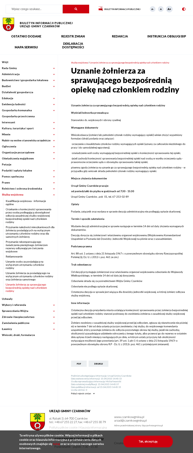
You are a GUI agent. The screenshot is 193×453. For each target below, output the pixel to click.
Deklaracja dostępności (73, 45)
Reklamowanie (14, 256)
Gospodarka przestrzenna (18, 116)
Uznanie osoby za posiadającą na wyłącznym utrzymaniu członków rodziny (25, 265)
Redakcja (120, 36)
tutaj (56, 443)
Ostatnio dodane (26, 36)
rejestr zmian (81, 393)
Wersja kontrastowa (184, 9)
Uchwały (7, 298)
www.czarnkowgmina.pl (129, 417)
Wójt (5, 62)
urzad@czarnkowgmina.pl (130, 420)
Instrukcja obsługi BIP (166, 36)
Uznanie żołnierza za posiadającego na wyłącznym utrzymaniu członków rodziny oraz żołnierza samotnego (29, 276)
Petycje (6, 164)
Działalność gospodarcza (17, 92)
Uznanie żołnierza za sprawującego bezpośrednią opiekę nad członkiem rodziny (26, 287)
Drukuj (98, 363)
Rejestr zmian (73, 36)
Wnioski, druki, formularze (18, 335)
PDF (79, 363)
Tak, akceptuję (148, 441)
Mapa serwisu (26, 47)
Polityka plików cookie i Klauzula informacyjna (78, 427)
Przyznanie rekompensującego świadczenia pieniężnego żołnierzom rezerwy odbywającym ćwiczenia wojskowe (27, 246)
